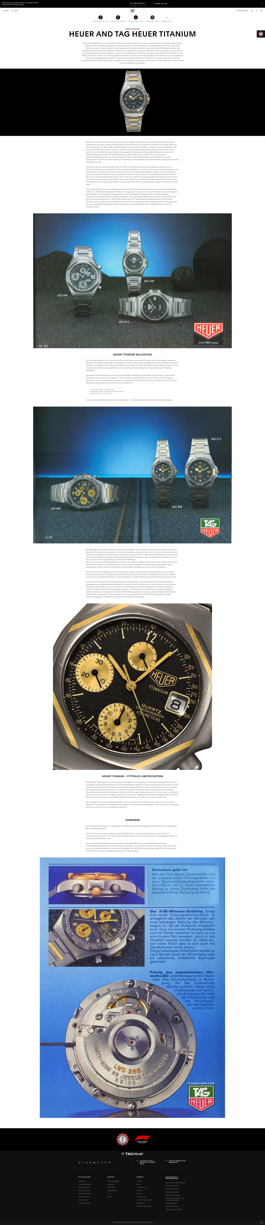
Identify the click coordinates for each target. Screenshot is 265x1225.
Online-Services (141, 1187)
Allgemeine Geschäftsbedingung (175, 1182)
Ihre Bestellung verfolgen (144, 1206)
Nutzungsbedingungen (172, 1192)
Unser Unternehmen (113, 1181)
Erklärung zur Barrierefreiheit (174, 1209)
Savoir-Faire (111, 1187)
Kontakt (139, 1181)
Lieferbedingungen (171, 1203)
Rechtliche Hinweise (172, 1206)
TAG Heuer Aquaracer (85, 1193)
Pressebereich (112, 1190)
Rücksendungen (141, 1197)
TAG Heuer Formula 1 (85, 1190)
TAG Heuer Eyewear (84, 1203)
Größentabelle (141, 1203)
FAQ (138, 1184)
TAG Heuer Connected (85, 1184)
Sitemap (110, 1197)
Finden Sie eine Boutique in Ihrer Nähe (147, 1162)
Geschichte (111, 1184)
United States (137, 3)
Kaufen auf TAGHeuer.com (144, 1200)
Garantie (139, 1190)
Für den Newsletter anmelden (177, 1161)
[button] (256, 10)
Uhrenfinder (82, 1181)
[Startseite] (132, 11)
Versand (139, 1193)
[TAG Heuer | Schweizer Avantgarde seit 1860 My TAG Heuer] (132, 1154)
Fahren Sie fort (162, 3)
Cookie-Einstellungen (172, 1189)
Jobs (109, 1193)
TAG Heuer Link (83, 1200)
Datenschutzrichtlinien (172, 1186)
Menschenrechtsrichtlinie (173, 1195)
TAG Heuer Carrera (84, 1187)
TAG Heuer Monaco (84, 1197)
